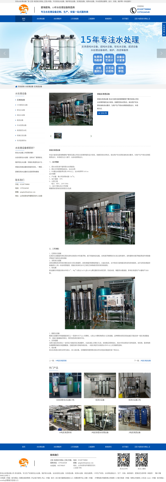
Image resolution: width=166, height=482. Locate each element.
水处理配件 (58, 19)
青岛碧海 (21, 86)
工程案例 (91, 19)
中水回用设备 (21, 125)
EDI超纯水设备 (22, 105)
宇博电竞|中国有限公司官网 (104, 478)
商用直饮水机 (21, 130)
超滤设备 (20, 120)
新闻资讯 (108, 19)
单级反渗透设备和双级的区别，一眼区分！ (30, 167)
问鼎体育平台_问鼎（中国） (84, 478)
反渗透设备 (38, 86)
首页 (23, 19)
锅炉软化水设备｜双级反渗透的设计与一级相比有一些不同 (35, 162)
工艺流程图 (74, 19)
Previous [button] (4, 53)
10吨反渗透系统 (61, 361)
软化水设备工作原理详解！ (24, 153)
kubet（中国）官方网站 (155, 478)
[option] (83, 53)
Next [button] (161, 53)
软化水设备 (21, 110)
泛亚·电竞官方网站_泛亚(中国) (142, 20)
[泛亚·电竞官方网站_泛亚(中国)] (27, 9)
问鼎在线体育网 (24, 478)
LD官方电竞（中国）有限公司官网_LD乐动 (131, 478)
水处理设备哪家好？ (25, 148)
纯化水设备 (21, 115)
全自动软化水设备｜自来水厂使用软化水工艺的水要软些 (35, 157)
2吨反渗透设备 (145, 361)
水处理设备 (41, 19)
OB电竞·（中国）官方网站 (9, 478)
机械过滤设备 (21, 135)
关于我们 (125, 19)
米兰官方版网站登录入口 (64, 478)
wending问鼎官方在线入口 (9, 480)
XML (80, 468)
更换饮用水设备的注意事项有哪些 (27, 172)
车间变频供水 (21, 140)
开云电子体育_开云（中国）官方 (42, 478)
